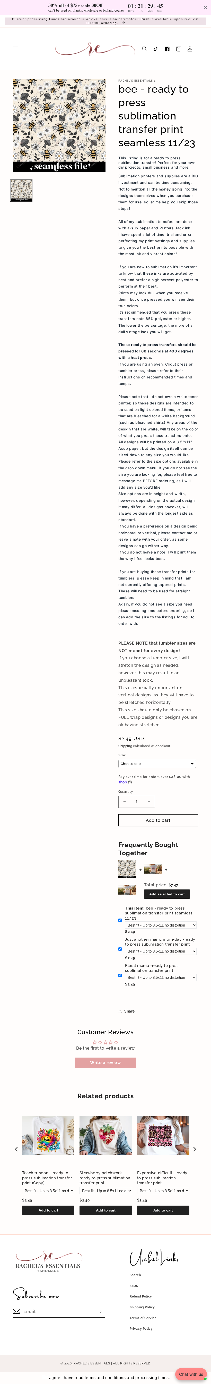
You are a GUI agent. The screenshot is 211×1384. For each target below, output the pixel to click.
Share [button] (129, 1011)
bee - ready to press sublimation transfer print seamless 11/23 (158, 913)
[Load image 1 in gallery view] (21, 190)
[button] (15, 49)
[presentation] (16, 1149)
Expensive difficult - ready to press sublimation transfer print (162, 1178)
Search (135, 1275)
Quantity (125, 791)
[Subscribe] (99, 1312)
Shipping (125, 746)
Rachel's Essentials (92, 1363)
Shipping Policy (142, 1307)
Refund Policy (141, 1296)
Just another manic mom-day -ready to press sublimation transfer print (160, 942)
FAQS (134, 1286)
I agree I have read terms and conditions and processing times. (108, 1378)
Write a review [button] (105, 1062)
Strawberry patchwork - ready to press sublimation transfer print (105, 1178)
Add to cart (48, 1210)
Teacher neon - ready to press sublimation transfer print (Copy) (47, 1178)
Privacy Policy (141, 1328)
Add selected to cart (167, 894)
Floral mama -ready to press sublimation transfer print (152, 968)
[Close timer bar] (205, 7)
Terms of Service (143, 1318)
